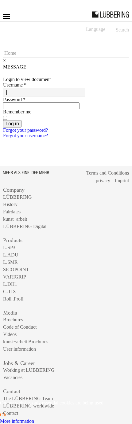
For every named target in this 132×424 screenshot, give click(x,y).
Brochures (13, 319)
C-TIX (9, 291)
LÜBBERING (17, 197)
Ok (3, 414)
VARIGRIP (14, 276)
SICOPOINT (16, 269)
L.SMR (10, 262)
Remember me (17, 111)
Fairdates (12, 211)
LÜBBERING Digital (24, 226)
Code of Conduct (20, 327)
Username (14, 84)
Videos (10, 334)
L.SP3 (9, 247)
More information (17, 421)
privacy (103, 180)
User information (19, 349)
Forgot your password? (25, 130)
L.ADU (10, 254)
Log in (12, 123)
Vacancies (12, 377)
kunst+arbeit (15, 219)
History (10, 204)
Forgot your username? (25, 135)
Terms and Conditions (107, 172)
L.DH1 (10, 284)
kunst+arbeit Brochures (25, 341)
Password (14, 99)
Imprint (122, 180)
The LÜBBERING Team (28, 398)
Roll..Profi (13, 298)
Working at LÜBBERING (29, 370)
